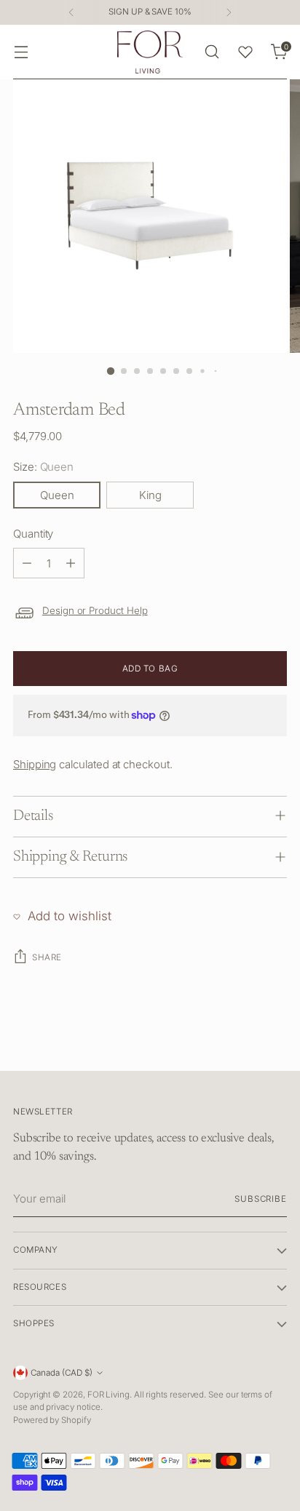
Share (47, 957)
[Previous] (71, 12)
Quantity (33, 534)
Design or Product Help (95, 610)
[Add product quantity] (71, 563)
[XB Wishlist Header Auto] (245, 51)
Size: (43, 467)
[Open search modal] (211, 52)
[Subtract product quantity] (27, 563)
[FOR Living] (150, 52)
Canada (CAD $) (61, 1373)
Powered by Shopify (52, 1420)
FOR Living (108, 1395)
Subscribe (260, 1199)
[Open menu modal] (21, 52)
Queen (57, 495)
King (150, 495)
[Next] (229, 12)
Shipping (34, 764)
